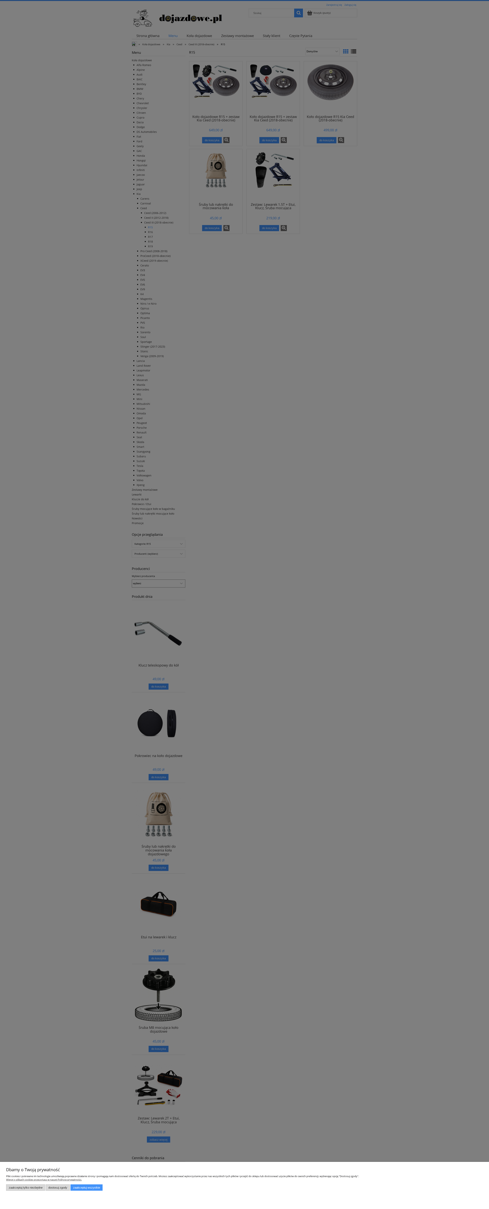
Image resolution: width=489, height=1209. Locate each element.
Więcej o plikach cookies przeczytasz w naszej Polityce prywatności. (44, 1179)
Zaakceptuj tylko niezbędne (26, 1187)
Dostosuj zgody (57, 1187)
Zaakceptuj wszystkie (86, 1187)
